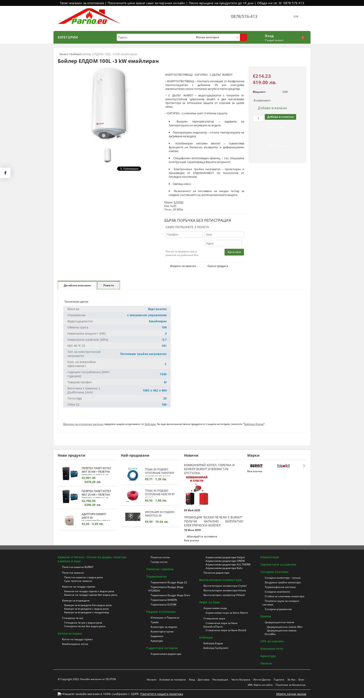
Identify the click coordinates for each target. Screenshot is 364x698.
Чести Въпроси (240, 679)
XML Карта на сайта (260, 685)
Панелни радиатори (216, 572)
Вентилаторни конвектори (220, 580)
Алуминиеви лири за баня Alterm (227, 613)
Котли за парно (70, 633)
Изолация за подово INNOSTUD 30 (159, 513)
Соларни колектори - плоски (283, 578)
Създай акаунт (274, 40)
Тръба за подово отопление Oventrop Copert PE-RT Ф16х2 (159, 472)
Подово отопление (161, 612)
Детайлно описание (77, 285)
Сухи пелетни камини (78, 581)
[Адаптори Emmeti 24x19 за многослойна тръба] (70, 520)
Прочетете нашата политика (161, 694)
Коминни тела (271, 649)
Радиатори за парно (162, 648)
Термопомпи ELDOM (163, 604)
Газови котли (159, 562)
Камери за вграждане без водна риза (88, 605)
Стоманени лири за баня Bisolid (226, 630)
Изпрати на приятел (183, 266)
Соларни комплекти (277, 591)
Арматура (157, 641)
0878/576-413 (244, 16)
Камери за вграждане (76, 600)
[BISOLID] (290, 465)
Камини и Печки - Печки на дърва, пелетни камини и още (92, 559)
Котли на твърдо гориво (77, 639)
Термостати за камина (278, 564)
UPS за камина (272, 641)
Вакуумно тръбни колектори (283, 582)
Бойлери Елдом (254, 424)
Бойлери (76, 54)
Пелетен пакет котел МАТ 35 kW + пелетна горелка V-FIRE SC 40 (96, 470)
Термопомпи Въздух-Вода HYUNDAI (165, 588)
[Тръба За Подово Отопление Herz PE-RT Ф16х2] (133, 495)
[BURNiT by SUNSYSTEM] (263, 465)
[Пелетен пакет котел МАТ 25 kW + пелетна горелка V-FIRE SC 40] (70, 497)
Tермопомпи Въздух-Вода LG (169, 582)
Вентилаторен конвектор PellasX (224, 595)
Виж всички (191, 540)
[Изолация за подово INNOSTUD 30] (133, 517)
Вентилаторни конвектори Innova (224, 590)
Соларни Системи (274, 572)
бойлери (150, 424)
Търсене (279, 679)
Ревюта (108, 285)
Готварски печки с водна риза (83, 622)
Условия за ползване (172, 679)
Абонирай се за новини (202, 536)
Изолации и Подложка (165, 617)
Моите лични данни (291, 694)
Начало (63, 54)
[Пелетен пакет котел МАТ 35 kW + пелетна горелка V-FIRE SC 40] (70, 474)
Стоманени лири (214, 618)
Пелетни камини (73, 572)
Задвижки (157, 636)
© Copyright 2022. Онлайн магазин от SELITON (87, 679)
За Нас (291, 679)
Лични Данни (261, 679)
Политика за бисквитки (290, 685)
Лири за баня (209, 602)
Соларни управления (278, 609)
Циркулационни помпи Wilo (284, 627)
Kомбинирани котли (75, 644)
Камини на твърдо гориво (78, 586)
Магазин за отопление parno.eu (83, 424)
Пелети (266, 663)
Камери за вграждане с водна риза (86, 609)
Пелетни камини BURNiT (78, 567)
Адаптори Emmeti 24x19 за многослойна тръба (96, 516)
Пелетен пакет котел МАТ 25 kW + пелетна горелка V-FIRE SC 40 (96, 493)
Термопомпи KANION (164, 600)
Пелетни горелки (159, 569)
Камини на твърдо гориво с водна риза (89, 591)
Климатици (269, 557)
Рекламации (220, 679)
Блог (301, 679)
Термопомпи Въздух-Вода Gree (170, 595)
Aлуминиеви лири (215, 608)
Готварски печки (72, 618)
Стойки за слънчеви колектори (284, 596)
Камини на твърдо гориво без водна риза (90, 595)
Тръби (155, 622)
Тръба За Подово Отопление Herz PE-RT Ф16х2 (160, 493)
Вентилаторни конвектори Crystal (225, 586)
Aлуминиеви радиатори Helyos (225, 557)
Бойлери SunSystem (215, 648)
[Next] (303, 465)
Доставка (203, 679)
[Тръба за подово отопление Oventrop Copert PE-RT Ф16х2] (133, 474)
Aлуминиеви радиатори (166, 654)
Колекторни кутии (162, 631)
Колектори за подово (164, 627)
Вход (269, 35)
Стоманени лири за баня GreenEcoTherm (220, 624)
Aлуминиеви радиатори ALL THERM (228, 564)
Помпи (265, 616)
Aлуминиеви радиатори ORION (225, 561)
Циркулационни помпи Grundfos (280, 632)
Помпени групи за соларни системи (280, 602)
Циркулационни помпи (279, 622)
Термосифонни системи (280, 587)
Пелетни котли (160, 557)
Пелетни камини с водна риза (83, 577)
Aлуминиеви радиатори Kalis (224, 568)
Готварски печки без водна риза (84, 626)
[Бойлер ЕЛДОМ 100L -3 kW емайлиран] (108, 144)
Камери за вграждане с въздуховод (86, 612)
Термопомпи (156, 576)
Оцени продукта (217, 266)
